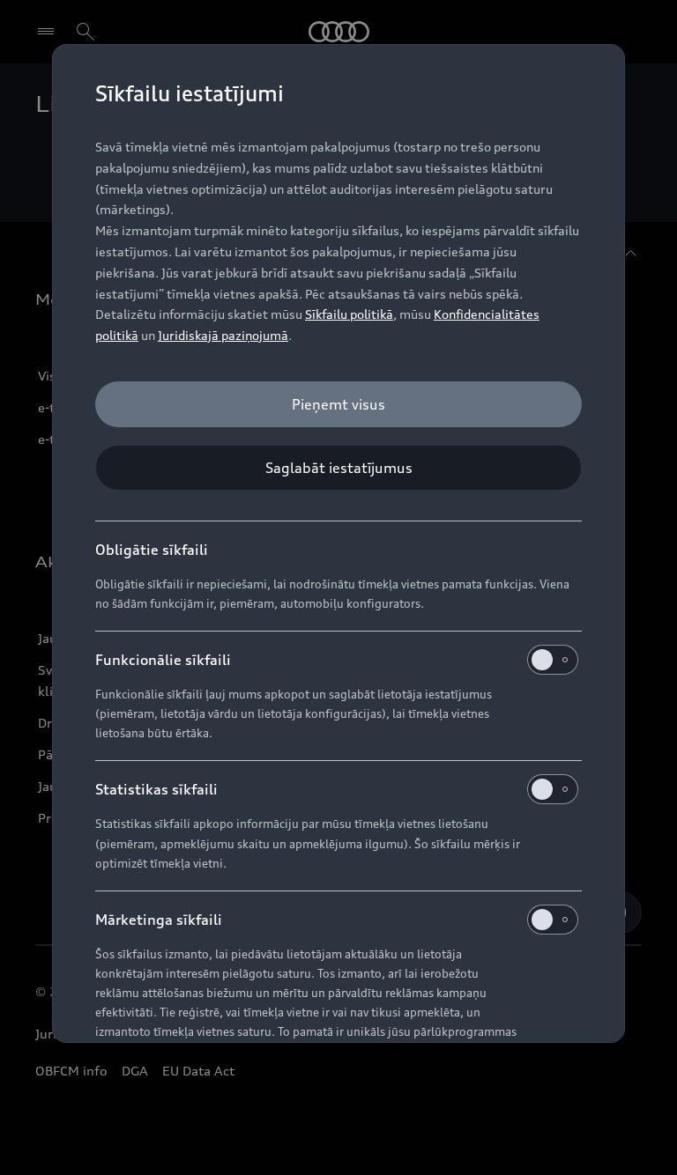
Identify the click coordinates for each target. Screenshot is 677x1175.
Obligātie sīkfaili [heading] (151, 549)
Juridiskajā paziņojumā (223, 335)
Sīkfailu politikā (349, 314)
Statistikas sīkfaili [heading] (156, 789)
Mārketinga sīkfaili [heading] (158, 919)
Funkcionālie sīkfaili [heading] (163, 660)
